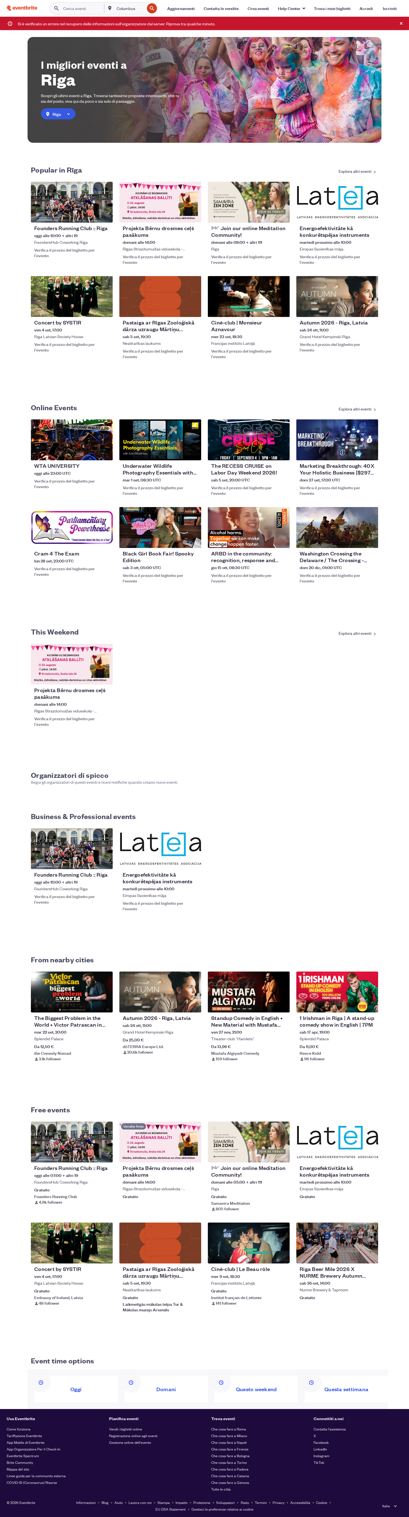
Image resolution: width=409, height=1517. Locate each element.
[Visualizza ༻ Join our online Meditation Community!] (249, 202)
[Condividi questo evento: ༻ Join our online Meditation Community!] (281, 214)
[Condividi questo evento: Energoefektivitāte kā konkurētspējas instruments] (370, 214)
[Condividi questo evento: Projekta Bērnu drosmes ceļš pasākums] (193, 214)
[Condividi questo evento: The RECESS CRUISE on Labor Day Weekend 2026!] (281, 452)
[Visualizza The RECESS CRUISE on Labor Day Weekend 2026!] (249, 439)
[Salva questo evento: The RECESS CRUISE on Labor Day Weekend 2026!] (268, 452)
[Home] (22, 8)
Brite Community (20, 1462)
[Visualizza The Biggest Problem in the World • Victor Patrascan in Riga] (72, 992)
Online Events (54, 407)
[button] (291, 8)
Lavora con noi (140, 1502)
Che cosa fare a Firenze (229, 1449)
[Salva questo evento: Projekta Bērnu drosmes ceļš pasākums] (180, 214)
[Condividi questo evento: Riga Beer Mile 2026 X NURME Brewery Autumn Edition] (370, 1255)
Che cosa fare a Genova (230, 1482)
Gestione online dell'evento (130, 1442)
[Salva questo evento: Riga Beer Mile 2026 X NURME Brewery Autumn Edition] (357, 1255)
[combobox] (130, 8)
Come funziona (18, 1429)
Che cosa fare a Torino (229, 1462)
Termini (261, 1502)
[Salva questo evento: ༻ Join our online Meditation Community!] (268, 214)
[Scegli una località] (110, 8)
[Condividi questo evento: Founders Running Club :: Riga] (104, 214)
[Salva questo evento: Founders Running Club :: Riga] (91, 214)
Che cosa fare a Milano (229, 1435)
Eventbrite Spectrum (23, 1455)
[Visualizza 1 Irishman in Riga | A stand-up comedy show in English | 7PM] (337, 992)
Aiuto (118, 1502)
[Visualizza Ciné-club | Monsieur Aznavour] (249, 296)
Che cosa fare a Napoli (229, 1442)
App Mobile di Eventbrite (26, 1442)
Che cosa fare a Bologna (230, 1455)
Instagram (321, 1455)
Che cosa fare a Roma (228, 1429)
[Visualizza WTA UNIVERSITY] (72, 439)
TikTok (319, 1462)
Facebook (321, 1442)
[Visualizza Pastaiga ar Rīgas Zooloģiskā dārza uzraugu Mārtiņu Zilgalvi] (160, 296)
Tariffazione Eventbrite (24, 1435)
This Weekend (55, 631)
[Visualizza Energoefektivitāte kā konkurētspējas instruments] (337, 202)
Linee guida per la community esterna (36, 1475)
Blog (105, 1502)
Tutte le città (221, 1489)
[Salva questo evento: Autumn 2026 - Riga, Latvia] (357, 309)
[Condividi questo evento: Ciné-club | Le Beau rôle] (281, 1255)
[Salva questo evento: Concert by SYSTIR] (91, 309)
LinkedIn (320, 1449)
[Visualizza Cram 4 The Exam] (72, 527)
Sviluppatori (225, 1502)
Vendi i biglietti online (125, 1429)
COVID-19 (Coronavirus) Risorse (32, 1482)
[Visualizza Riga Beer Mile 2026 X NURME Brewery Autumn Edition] (337, 1243)
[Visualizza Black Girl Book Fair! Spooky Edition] (160, 527)
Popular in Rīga (56, 169)
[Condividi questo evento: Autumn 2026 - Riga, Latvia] (370, 309)
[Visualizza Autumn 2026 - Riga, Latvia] (337, 296)
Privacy (278, 1502)
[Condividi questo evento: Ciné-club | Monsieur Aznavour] (281, 309)
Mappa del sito (18, 1469)
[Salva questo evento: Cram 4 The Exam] (91, 540)
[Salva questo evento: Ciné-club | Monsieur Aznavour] (268, 309)
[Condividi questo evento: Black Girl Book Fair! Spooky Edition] (193, 540)
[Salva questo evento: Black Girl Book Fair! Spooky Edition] (180, 540)
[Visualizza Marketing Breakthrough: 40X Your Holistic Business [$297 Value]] (337, 439)
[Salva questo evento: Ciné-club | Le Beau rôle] (268, 1255)
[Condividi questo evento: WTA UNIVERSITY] (104, 452)
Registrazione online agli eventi (133, 1435)
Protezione (201, 1502)
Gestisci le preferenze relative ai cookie (222, 1509)
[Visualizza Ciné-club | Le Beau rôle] (249, 1243)
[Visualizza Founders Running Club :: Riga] (72, 202)
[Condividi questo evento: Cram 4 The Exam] (104, 540)
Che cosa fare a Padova (229, 1469)
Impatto (182, 1502)
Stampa (163, 1502)
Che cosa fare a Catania (230, 1475)
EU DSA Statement (171, 1509)
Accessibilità (300, 1502)
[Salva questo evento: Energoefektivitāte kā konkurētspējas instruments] (357, 214)
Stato (245, 1502)
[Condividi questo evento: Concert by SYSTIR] (104, 309)
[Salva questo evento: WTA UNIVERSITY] (91, 452)
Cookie (321, 1502)
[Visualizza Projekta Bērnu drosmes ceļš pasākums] (160, 202)
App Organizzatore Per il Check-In (33, 1449)
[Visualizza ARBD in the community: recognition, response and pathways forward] (249, 527)
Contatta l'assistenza (330, 1429)
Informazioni (86, 1502)
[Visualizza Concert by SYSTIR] (72, 296)
